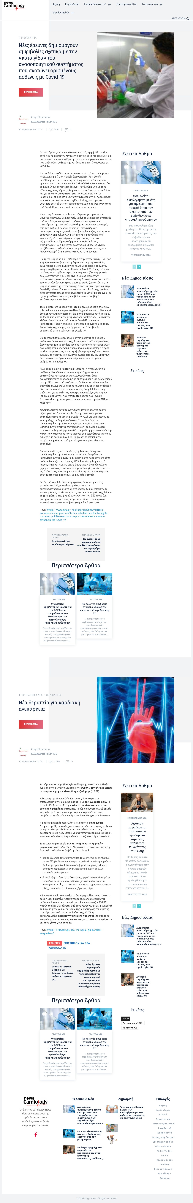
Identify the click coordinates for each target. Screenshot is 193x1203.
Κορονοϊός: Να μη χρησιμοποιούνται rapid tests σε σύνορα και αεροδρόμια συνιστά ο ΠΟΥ (88, 545)
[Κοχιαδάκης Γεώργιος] (25, 119)
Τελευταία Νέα (27, 37)
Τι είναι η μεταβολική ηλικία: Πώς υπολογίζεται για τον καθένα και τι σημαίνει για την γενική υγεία (132, 1112)
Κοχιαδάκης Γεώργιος (44, 121)
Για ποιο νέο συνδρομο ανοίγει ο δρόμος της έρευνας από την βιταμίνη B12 (94, 609)
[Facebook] (35, 1135)
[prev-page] (134, 267)
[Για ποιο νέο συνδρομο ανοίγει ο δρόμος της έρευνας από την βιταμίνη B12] (94, 584)
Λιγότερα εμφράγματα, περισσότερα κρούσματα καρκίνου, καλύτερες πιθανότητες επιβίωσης (143, 347)
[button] (180, 18)
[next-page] (139, 267)
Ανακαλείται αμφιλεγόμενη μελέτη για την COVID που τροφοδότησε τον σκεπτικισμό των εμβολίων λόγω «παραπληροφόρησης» (58, 613)
